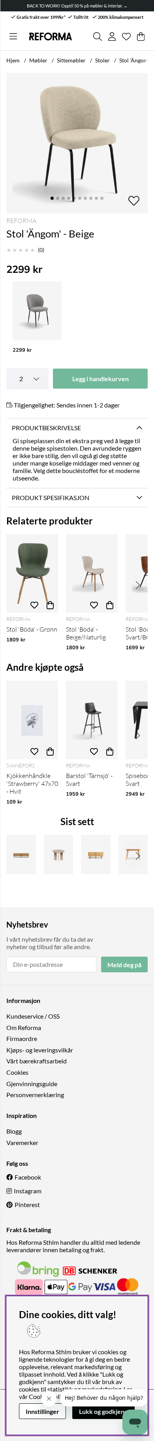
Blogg (14, 1131)
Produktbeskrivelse (46, 427)
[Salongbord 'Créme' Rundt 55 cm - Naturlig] (58, 854)
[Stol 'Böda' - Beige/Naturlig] (92, 573)
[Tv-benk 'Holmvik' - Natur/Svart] (96, 854)
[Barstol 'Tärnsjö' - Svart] (92, 720)
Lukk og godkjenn (103, 1411)
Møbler (38, 60)
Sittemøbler (71, 60)
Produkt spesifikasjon (50, 497)
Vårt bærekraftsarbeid (36, 1061)
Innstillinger (42, 1411)
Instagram (27, 1190)
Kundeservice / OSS (33, 1016)
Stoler (102, 60)
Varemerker (22, 1142)
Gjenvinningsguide (31, 1083)
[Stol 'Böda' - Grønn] (32, 573)
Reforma (21, 221)
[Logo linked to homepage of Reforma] (50, 37)
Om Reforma (23, 1027)
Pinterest (27, 1204)
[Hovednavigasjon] (13, 36)
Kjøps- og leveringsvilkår (39, 1050)
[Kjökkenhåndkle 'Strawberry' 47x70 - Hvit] (32, 720)
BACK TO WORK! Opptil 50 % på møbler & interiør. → (77, 5)
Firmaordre (21, 1038)
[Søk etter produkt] (97, 36)
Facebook (28, 1177)
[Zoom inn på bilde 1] (77, 143)
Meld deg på (124, 964)
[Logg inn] (112, 36)
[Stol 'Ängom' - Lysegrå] (37, 310)
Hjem (13, 60)
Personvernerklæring (35, 1094)
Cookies (17, 1072)
